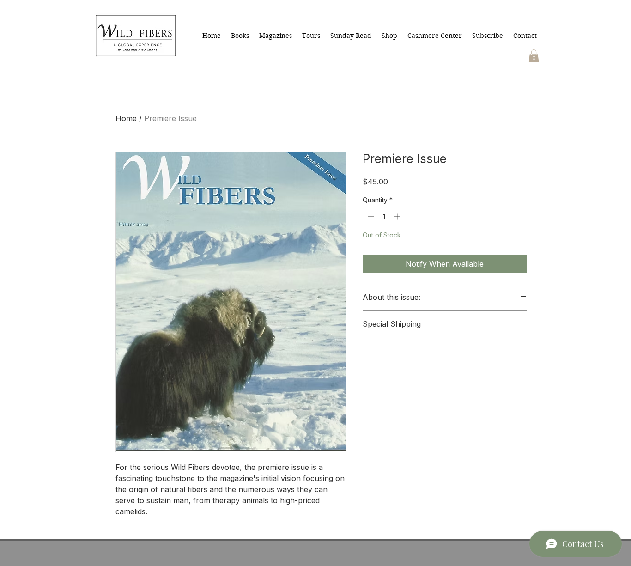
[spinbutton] (384, 216)
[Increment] (398, 216)
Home (126, 118)
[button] (533, 55)
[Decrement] (370, 216)
